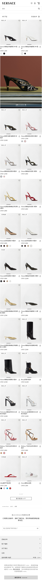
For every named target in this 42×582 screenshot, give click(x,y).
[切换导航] (38, 3)
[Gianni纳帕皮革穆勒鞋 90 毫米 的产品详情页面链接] (10, 32)
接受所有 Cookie (21, 577)
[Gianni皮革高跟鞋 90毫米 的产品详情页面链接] (10, 226)
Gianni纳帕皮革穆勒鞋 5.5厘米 (29, 312)
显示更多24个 (21, 498)
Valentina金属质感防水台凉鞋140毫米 (29, 413)
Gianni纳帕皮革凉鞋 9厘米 (29, 171)
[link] (5, 506)
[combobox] (21, 9)
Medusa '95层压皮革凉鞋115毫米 (8, 447)
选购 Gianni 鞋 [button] (21, 105)
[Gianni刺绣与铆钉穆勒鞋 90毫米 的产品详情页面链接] (10, 121)
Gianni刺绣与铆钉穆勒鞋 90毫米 (8, 137)
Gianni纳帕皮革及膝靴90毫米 (29, 346)
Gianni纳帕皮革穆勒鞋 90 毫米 (8, 47)
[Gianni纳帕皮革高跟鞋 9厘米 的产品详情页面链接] (31, 261)
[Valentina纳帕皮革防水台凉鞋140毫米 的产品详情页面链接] (10, 397)
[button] (35, 3)
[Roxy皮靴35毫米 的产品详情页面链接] (31, 365)
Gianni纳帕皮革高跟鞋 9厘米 (29, 276)
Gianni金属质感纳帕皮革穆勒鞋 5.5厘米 (9, 346)
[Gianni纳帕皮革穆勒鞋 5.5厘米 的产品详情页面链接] (31, 297)
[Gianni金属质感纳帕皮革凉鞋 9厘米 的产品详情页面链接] (10, 192)
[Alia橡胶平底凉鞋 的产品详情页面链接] (10, 469)
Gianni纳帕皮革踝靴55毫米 (8, 379)
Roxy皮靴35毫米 (26, 379)
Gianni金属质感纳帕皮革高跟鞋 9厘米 (9, 312)
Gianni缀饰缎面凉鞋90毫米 (29, 136)
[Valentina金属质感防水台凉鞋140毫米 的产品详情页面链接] (31, 397)
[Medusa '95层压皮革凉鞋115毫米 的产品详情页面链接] (10, 432)
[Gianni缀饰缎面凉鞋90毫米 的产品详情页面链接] (31, 121)
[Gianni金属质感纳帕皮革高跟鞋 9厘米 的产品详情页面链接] (10, 297)
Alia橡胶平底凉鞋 (5, 483)
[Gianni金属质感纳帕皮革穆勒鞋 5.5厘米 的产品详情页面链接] (10, 331)
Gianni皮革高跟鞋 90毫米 (8, 241)
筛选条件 (34, 16)
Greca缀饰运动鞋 (26, 483)
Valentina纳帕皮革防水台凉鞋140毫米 (8, 413)
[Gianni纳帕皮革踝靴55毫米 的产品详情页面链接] (10, 365)
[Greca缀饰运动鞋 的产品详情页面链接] (31, 469)
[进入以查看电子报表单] (38, 528)
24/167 (21, 494)
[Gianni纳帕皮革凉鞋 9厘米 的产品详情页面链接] (31, 157)
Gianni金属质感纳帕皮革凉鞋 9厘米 (9, 207)
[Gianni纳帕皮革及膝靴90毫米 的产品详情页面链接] (31, 331)
